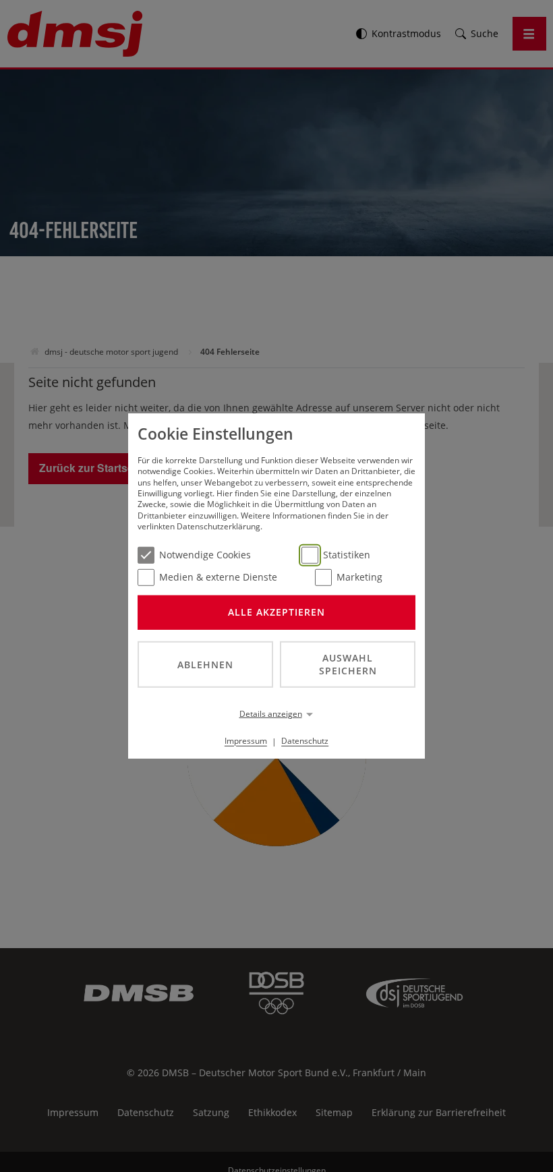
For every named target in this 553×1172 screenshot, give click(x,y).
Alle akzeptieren (276, 612)
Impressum (246, 740)
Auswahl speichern (348, 664)
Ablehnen (205, 663)
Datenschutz (304, 740)
